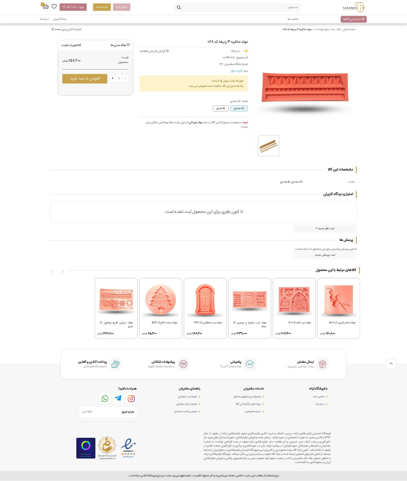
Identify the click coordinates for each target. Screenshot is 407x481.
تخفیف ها (293, 19)
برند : (245, 71)
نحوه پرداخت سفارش (185, 411)
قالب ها (336, 29)
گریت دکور (236, 71)
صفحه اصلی (349, 29)
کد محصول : (241, 58)
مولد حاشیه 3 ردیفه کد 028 (297, 29)
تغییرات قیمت (69, 45)
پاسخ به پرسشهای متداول (247, 396)
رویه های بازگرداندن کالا (248, 404)
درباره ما (44, 19)
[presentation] (63, 272)
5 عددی (220, 108)
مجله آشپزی (60, 19)
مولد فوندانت (321, 29)
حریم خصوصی (253, 411)
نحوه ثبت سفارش (187, 396)
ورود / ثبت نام (75, 7)
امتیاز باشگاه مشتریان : (235, 64)
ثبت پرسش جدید (325, 255)
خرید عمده (102, 7)
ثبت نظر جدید (325, 228)
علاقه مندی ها (119, 45)
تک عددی (239, 108)
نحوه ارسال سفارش (186, 404)
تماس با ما (121, 7)
